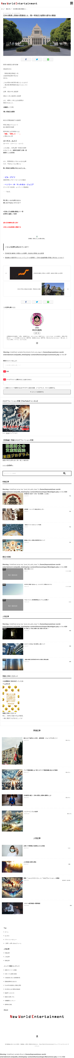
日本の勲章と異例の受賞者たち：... (20, 8)
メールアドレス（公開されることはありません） (19, 379)
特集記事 (7, 953)
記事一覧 (37, 333)
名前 (7, 371)
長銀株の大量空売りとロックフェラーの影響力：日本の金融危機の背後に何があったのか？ (34, 257)
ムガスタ (7, 684)
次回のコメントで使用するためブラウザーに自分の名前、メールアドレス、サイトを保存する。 (31, 388)
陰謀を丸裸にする (9, 997)
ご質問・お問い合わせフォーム (13, 943)
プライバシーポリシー (11, 939)
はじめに (7, 935)
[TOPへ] (37, 1036)
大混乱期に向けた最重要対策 (12, 977)
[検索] (64, 473)
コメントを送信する (37, 392)
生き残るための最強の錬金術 (12, 989)
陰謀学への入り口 (9, 993)
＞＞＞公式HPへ (8, 465)
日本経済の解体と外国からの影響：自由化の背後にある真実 (24, 253)
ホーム (2, 8)
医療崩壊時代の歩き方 (11, 981)
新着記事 (7, 960)
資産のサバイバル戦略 (11, 970)
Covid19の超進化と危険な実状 (13, 985)
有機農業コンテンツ (10, 1000)
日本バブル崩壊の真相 (11, 211)
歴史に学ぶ (8, 8)
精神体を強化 (8, 1004)
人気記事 (7, 956)
